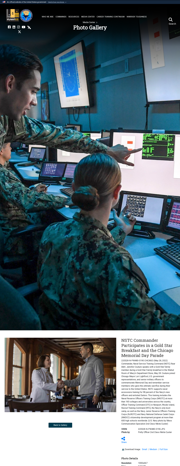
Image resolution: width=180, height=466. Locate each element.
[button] (57, 2)
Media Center (89, 22)
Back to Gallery (60, 425)
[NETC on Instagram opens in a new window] (18, 27)
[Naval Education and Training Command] (19, 15)
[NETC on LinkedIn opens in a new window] (14, 27)
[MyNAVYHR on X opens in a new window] (19, 32)
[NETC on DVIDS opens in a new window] (29, 27)
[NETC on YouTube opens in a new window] (23, 27)
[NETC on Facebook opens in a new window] (9, 27)
